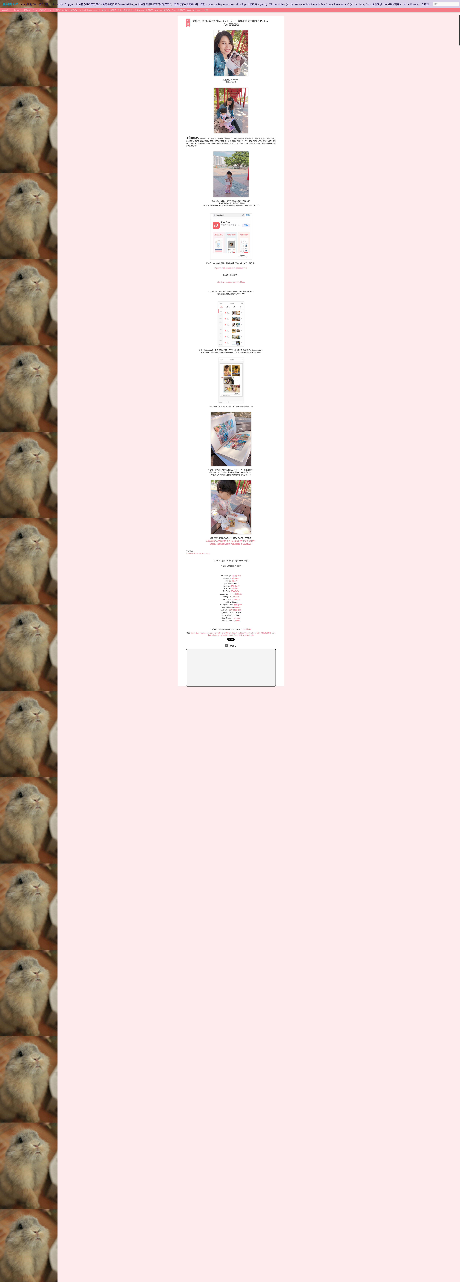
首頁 (206, 10)
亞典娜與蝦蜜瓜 (235, 610)
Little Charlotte (245, 633)
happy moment (214, 633)
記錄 (252, 635)
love (253, 633)
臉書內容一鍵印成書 (219, 635)
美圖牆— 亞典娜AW (108, 10)
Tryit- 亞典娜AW (124, 10)
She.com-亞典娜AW (162, 10)
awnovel (236, 596)
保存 (258, 633)
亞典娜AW (235, 578)
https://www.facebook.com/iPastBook (231, 282)
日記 (273, 633)
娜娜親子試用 (266, 633)
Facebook (203, 633)
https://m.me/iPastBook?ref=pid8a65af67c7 (230, 268)
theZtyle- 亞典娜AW (69, 10)
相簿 (209, 635)
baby (192, 633)
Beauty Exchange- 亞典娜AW (142, 10)
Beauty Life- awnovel (195, 10)
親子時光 (246, 635)
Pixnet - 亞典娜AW (178, 10)
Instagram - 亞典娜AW (22, 10)
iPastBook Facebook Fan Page (198, 553)
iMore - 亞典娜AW (39, 10)
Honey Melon (226, 633)
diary (197, 633)
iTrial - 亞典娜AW (54, 10)
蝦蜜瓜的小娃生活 (235, 635)
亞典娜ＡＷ (236, 575)
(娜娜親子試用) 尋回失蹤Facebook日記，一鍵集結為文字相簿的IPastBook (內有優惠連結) (231, 22)
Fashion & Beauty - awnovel (89, 10)
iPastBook (235, 633)
